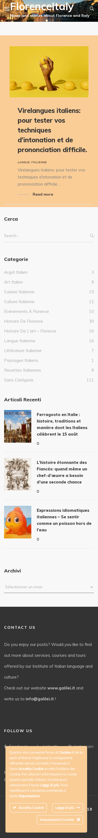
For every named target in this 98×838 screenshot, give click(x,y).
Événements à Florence (26, 311)
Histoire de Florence (23, 321)
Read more (43, 194)
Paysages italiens (21, 360)
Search (92, 236)
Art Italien (13, 282)
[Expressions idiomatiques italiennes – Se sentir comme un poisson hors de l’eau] (17, 522)
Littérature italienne (23, 350)
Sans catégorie (18, 380)
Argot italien (15, 272)
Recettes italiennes (22, 370)
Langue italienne (32, 162)
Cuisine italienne (19, 291)
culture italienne (19, 301)
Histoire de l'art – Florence (30, 331)
